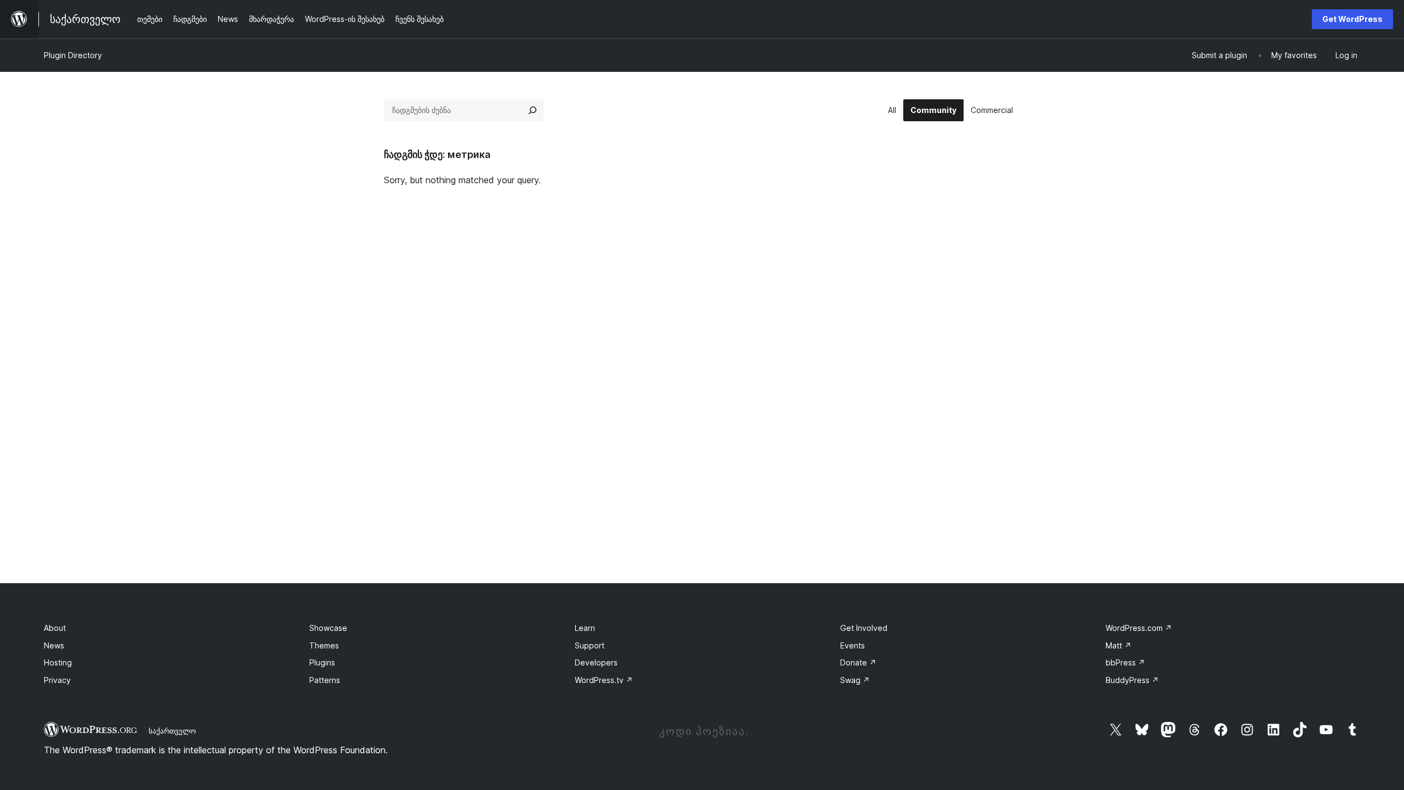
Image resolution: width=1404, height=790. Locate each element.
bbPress (1125, 662)
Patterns (324, 680)
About (55, 628)
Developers (596, 662)
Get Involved (863, 628)
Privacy (57, 680)
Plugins (322, 662)
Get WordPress (1352, 19)
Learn (585, 628)
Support (589, 645)
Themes (324, 645)
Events (852, 645)
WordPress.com (1139, 628)
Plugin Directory (73, 55)
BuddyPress (1132, 680)
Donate (858, 662)
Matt (1118, 645)
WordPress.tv (604, 680)
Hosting (58, 662)
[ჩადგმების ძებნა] (533, 110)
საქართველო (172, 730)
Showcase (328, 628)
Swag (855, 680)
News (54, 645)
